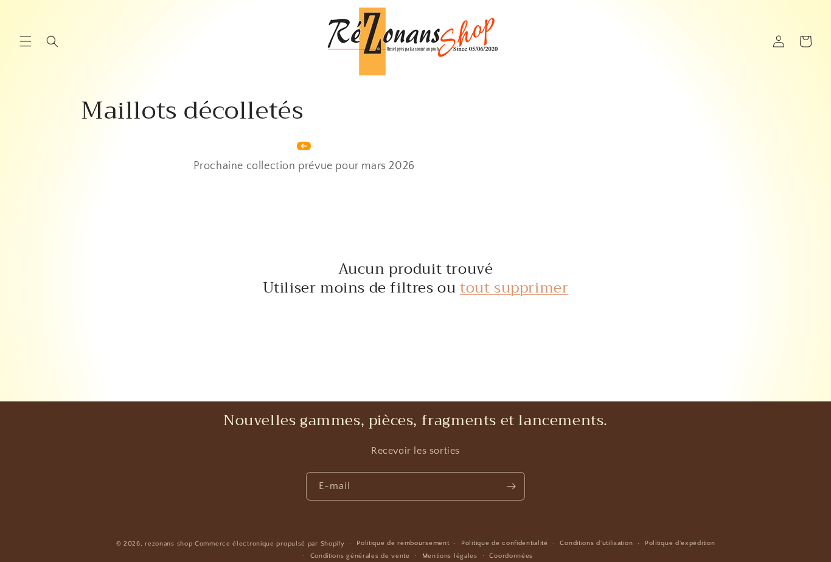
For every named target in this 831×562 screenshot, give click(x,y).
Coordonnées (511, 556)
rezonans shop (168, 543)
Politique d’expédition (680, 543)
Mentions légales (450, 556)
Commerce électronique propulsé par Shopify (269, 543)
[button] (25, 41)
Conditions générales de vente (360, 556)
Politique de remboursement (402, 543)
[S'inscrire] (511, 486)
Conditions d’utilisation (596, 543)
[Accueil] (304, 150)
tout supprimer (514, 288)
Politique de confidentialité (504, 543)
